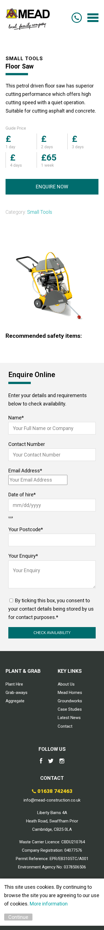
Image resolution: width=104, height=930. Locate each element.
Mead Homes (70, 692)
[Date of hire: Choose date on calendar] (10, 517)
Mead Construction (28, 17)
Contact (65, 726)
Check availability (52, 633)
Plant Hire (14, 684)
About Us (66, 684)
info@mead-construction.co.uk (52, 800)
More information (49, 904)
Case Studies (70, 709)
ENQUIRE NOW (52, 187)
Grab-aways (16, 692)
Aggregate (15, 700)
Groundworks (70, 700)
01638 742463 (77, 18)
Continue (18, 917)
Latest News (69, 717)
